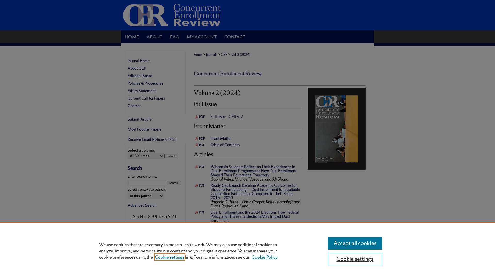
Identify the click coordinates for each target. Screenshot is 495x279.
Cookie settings (169, 257)
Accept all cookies (355, 243)
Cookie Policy (265, 257)
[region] (247, 250)
